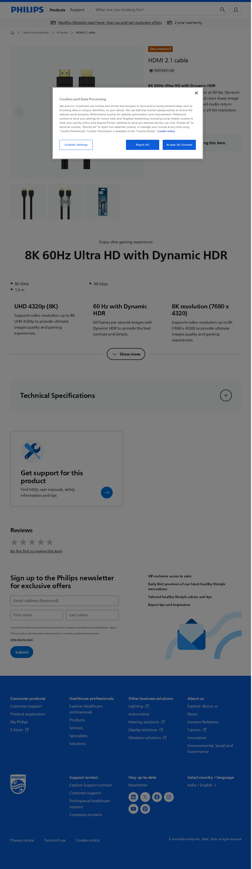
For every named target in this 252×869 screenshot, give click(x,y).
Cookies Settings (76, 144)
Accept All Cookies (179, 144)
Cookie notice (166, 131)
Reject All (142, 144)
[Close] (196, 93)
